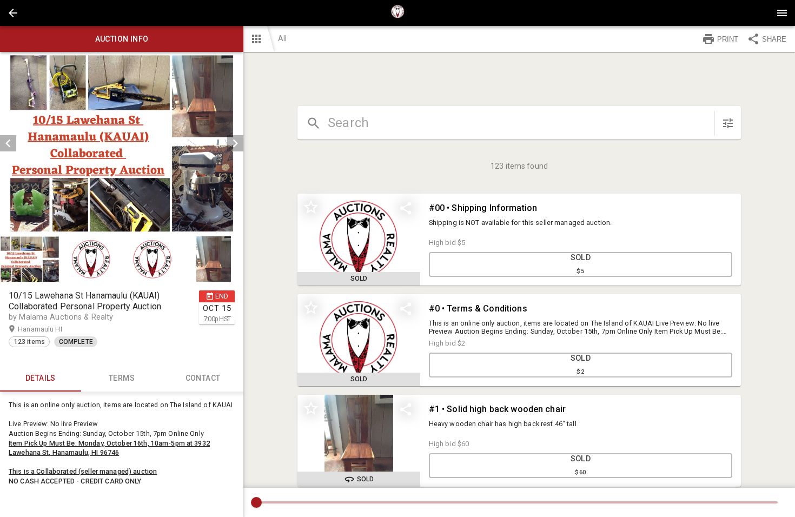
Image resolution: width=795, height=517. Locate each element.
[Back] (13, 13)
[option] (121, 143)
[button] (13, 13)
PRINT (727, 39)
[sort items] (728, 123)
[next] (235, 143)
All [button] (282, 38)
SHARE (774, 39)
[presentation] (397, 13)
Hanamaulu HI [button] (50, 329)
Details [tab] (40, 378)
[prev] (8, 143)
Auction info (122, 39)
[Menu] (782, 13)
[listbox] (121, 143)
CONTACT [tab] (203, 378)
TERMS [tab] (122, 378)
